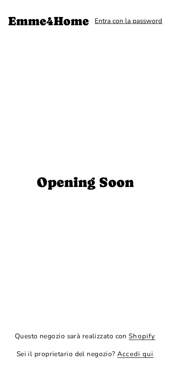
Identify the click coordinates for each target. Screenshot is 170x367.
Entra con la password (128, 20)
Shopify (142, 335)
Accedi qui (135, 353)
